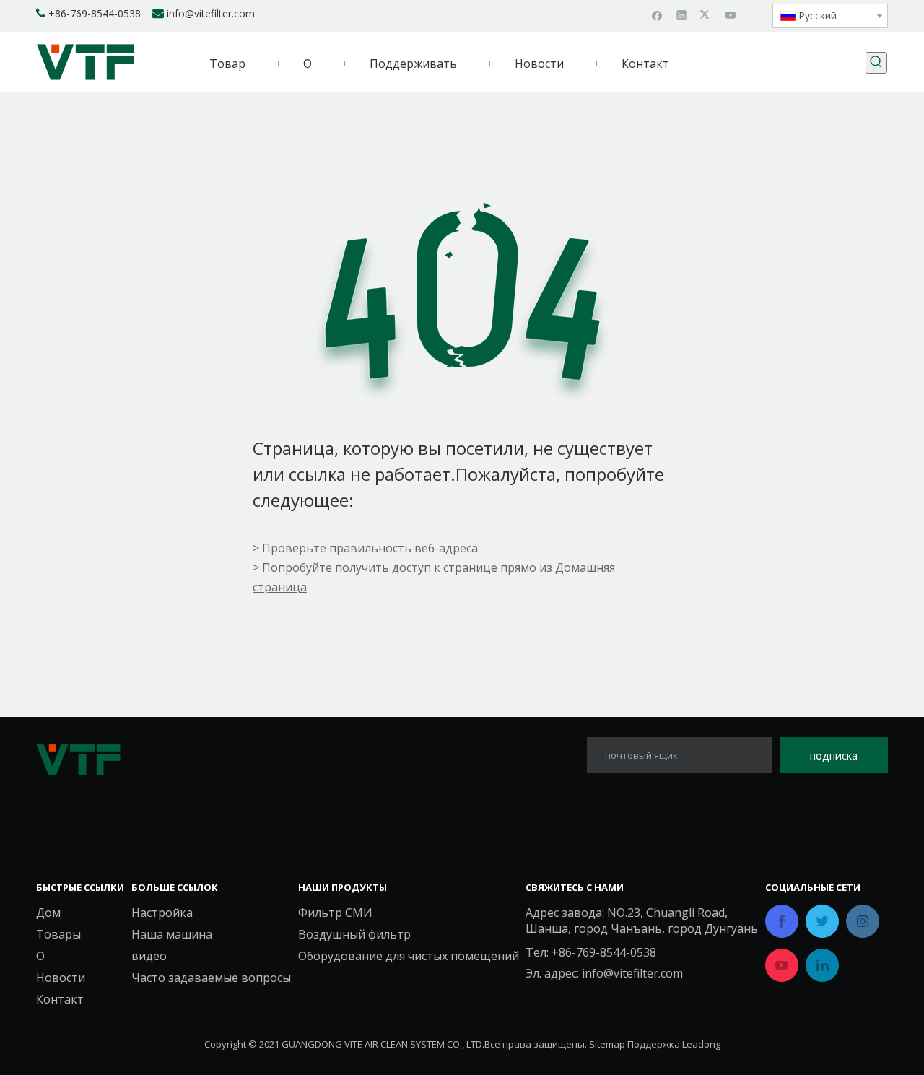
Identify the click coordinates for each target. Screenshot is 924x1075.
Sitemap (607, 1043)
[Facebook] (657, 14)
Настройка (162, 913)
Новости (60, 977)
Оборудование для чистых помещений (408, 956)
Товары (58, 934)
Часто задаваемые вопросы (211, 977)
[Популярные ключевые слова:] (876, 63)
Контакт (60, 999)
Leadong (701, 1043)
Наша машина (171, 934)
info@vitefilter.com (211, 13)
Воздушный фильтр (354, 934)
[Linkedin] (682, 14)
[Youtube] (731, 14)
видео (149, 956)
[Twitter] (706, 14)
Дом (48, 913)
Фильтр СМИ (335, 913)
